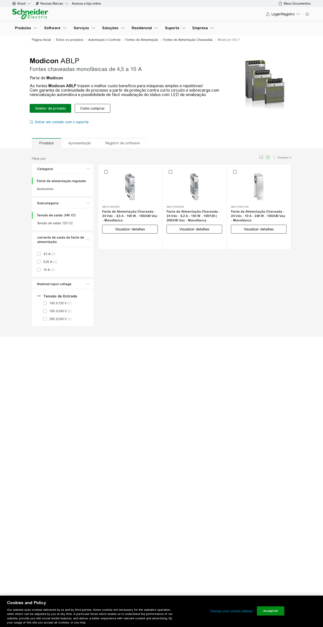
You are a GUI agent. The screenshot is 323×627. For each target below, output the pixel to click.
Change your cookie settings (231, 611)
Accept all (270, 611)
